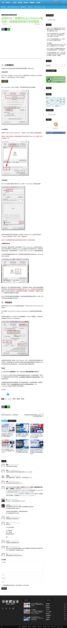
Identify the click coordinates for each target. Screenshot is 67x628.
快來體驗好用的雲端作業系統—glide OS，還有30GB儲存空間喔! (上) (33, 415)
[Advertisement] (33, 12)
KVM (5, 398)
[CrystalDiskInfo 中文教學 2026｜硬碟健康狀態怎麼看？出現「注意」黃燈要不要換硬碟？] (7, 428)
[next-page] (4, 456)
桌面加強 (11, 14)
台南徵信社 (51, 99)
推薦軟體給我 (23, 7)
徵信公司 (49, 100)
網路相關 (20, 2)
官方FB (58, 626)
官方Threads (37, 7)
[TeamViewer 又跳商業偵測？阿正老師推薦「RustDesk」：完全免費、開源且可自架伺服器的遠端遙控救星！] (36, 444)
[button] (64, 2)
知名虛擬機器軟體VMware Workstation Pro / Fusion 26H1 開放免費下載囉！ (37, 618)
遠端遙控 (22, 398)
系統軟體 (26, 2)
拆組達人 (8, 476)
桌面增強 (14, 398)
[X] (5, 29)
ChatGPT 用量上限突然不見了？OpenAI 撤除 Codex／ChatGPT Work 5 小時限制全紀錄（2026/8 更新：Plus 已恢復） (56, 35)
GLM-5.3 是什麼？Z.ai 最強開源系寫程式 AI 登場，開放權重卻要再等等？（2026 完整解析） (56, 49)
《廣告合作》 (30, 7)
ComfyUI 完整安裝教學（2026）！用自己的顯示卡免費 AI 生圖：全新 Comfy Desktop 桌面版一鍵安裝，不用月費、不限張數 (56, 54)
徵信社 (49, 97)
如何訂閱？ (55, 128)
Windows (9, 398)
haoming (8, 505)
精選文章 (8, 2)
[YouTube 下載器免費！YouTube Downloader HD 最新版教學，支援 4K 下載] (7, 444)
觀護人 (7, 464)
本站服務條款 (24, 626)
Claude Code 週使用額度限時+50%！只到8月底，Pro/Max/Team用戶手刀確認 (56, 40)
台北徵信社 (53, 97)
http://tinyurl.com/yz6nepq (12, 493)
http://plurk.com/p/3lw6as (26, 495)
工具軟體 (38, 2)
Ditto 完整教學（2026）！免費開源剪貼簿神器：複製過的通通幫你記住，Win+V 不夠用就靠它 (22, 435)
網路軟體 (15, 14)
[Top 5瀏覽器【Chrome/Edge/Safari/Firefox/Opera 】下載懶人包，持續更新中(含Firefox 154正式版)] (27, 611)
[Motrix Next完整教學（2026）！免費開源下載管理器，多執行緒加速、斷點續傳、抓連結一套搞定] (22, 444)
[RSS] (6, 608)
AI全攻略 (14, 2)
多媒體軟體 (31, 2)
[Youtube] (13, 608)
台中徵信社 (56, 101)
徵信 (64, 100)
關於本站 (3, 7)
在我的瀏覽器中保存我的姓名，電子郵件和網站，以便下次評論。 (16, 585)
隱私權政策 (34, 626)
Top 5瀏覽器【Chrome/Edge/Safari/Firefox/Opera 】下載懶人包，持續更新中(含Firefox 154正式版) (56, 44)
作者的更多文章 (12, 421)
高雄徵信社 (56, 99)
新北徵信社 (60, 103)
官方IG (43, 7)
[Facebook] (2, 29)
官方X (62, 626)
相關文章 (4, 421)
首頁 (3, 2)
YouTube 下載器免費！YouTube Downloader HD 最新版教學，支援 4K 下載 (7, 451)
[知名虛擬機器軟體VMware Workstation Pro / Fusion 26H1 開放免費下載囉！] (27, 619)
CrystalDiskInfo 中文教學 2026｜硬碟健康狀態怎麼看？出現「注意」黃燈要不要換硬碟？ (7, 435)
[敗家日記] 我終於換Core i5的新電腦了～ (10, 414)
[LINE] (8, 29)
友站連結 (44, 626)
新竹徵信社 (59, 97)
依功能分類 (3, 14)
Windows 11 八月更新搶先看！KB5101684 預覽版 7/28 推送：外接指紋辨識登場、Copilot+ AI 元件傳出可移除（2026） (56, 29)
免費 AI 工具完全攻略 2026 (13, 7)
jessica (7, 541)
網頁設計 (60, 106)
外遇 (62, 101)
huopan (8, 517)
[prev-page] (2, 456)
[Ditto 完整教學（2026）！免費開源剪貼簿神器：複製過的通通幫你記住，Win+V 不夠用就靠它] (22, 428)
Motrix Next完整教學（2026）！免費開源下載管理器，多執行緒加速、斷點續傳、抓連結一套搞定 (22, 451)
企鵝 (7, 481)
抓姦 (62, 99)
